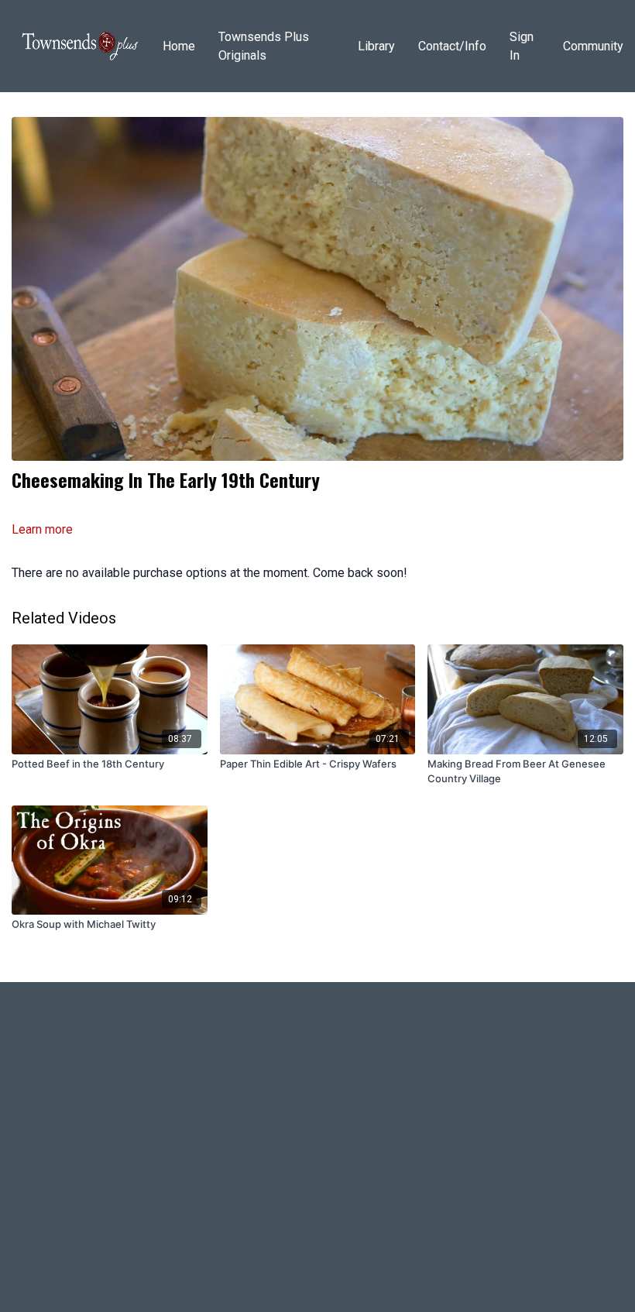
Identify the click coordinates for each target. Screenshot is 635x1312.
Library (376, 46)
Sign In (522, 46)
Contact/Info (452, 46)
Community (593, 46)
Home (179, 46)
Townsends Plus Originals (263, 46)
